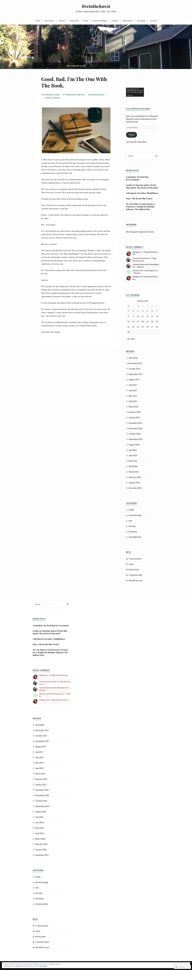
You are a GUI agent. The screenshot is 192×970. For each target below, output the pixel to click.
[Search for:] (142, 155)
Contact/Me (74, 20)
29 (128, 332)
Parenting (141, 20)
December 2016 (135, 423)
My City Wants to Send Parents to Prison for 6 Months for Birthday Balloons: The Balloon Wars (140, 206)
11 (143, 316)
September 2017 (136, 374)
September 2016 (136, 439)
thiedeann (136, 252)
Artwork (153, 20)
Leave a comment (52, 98)
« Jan (128, 339)
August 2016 (134, 444)
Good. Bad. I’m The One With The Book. (74, 82)
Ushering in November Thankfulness (142, 193)
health (131, 510)
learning (132, 526)
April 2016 (133, 466)
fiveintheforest (96, 6)
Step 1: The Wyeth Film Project (139, 198)
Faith (86, 20)
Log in (131, 564)
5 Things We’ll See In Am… (59, 675)
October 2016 (135, 434)
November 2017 (135, 363)
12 (147, 316)
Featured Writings (100, 20)
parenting (133, 531)
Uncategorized (97, 95)
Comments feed (135, 575)
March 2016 (134, 472)
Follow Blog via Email (138, 109)
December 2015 (135, 488)
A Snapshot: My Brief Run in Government (137, 178)
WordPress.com (135, 580)
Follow (131, 135)
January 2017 (134, 417)
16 (133, 321)
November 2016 (135, 428)
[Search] (156, 155)
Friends (115, 20)
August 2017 (134, 379)
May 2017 (133, 396)
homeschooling (135, 515)
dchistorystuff (137, 270)
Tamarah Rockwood (75, 95)
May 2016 (133, 461)
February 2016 (135, 477)
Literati (62, 20)
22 (128, 327)
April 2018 (133, 358)
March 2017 (134, 406)
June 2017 (133, 390)
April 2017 (133, 401)
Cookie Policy (44, 966)
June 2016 (133, 455)
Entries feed (134, 569)
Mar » (133, 339)
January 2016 (134, 482)
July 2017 (133, 385)
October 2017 (135, 369)
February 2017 (135, 412)
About (37, 20)
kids (130, 521)
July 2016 (133, 450)
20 (152, 321)
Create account (135, 559)
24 (138, 327)
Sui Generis (49, 20)
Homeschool (127, 20)
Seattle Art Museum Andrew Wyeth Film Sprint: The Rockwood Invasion (142, 186)
